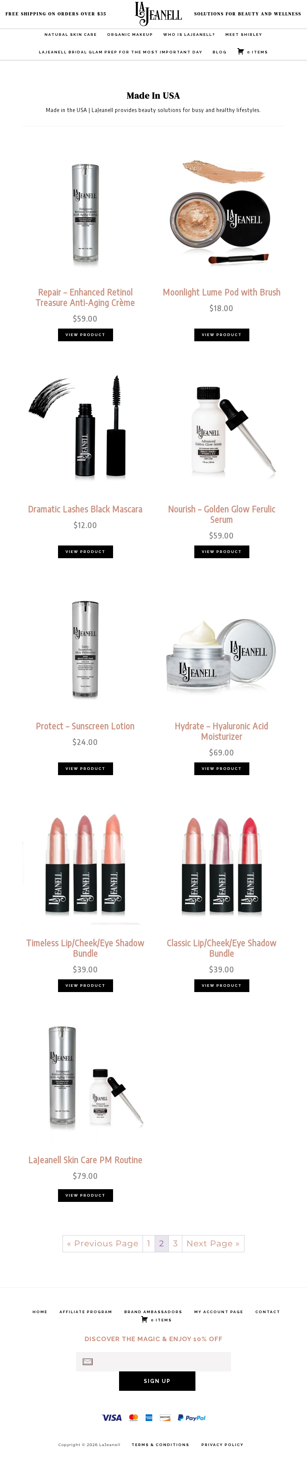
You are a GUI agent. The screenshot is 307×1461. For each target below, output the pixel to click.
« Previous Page (103, 1243)
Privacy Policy (222, 1445)
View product (86, 335)
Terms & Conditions (160, 1445)
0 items (257, 52)
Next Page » (213, 1243)
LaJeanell (172, 14)
